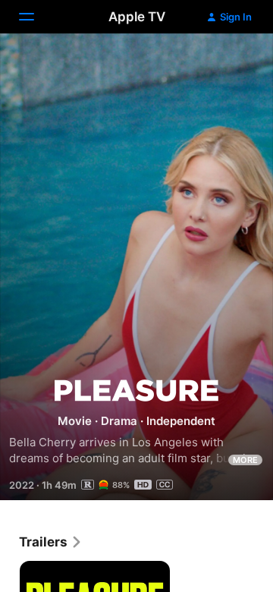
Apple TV (136, 16)
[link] (51, 542)
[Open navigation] (35, 16)
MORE (245, 460)
